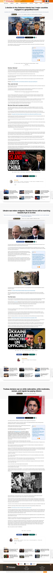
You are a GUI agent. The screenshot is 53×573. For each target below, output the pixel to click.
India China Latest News (35, 14)
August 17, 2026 (27, 377)
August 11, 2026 (12, 558)
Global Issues (29, 14)
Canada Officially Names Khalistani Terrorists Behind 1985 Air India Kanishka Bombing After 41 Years (39, 429)
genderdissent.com (17, 431)
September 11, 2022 (20, 14)
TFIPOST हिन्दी (26, 569)
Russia (38, 218)
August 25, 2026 (27, 194)
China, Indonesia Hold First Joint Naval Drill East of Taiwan (44, 374)
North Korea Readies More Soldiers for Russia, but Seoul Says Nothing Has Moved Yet (13, 197)
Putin (23, 350)
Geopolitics (25, 14)
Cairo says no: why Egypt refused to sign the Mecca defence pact (29, 556)
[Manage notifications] (50, 564)
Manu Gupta (20, 393)
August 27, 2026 (12, 194)
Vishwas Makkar (17, 218)
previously (16, 301)
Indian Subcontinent (24, 3)
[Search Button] (42, 1)
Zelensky (36, 350)
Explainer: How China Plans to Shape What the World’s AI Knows (44, 197)
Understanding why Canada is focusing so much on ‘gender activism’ (21, 507)
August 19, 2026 (12, 376)
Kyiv (20, 350)
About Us (26, 566)
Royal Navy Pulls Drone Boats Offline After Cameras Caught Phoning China (44, 550)
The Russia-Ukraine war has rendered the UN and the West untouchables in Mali (24, 317)
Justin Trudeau (29, 530)
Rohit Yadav (14, 14)
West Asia (31, 3)
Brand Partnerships (42, 567)
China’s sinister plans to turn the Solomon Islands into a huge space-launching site (25, 81)
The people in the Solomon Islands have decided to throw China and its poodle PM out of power (26, 114)
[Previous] (37, 60)
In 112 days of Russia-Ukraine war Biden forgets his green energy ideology (23, 290)
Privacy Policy (42, 569)
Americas (11, 3)
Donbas (18, 350)
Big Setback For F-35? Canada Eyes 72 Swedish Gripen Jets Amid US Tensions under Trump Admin (38, 435)
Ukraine (33, 350)
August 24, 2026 (43, 194)
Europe (36, 3)
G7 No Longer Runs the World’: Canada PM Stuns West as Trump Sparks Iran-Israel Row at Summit (38, 432)
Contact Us (26, 567)
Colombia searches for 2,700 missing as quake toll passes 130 (44, 556)
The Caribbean (46, 3)
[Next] (39, 60)
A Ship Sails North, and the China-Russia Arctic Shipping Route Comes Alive (29, 197)
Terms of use (42, 568)
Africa (41, 3)
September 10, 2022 (24, 218)
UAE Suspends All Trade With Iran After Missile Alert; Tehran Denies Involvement (13, 374)
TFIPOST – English (26, 568)
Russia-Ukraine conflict (28, 350)
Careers (42, 566)
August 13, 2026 (43, 376)
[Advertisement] (26, 205)
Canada (17, 3)
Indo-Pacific (6, 3)
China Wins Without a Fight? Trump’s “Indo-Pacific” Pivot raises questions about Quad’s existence (38, 53)
